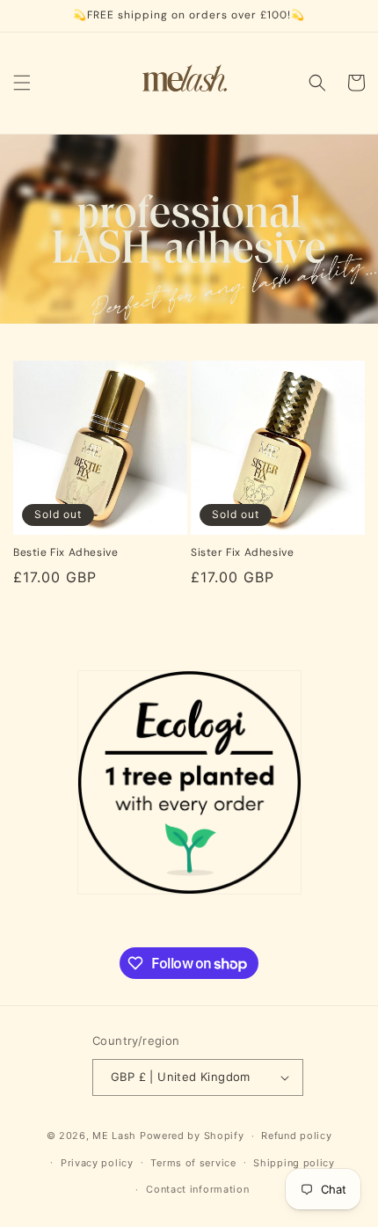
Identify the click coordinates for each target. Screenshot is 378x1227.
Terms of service (193, 1163)
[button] (22, 82)
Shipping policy (294, 1163)
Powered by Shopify (192, 1135)
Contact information (197, 1189)
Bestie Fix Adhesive (65, 552)
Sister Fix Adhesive (242, 552)
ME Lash (114, 1135)
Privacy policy (97, 1163)
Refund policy (296, 1135)
